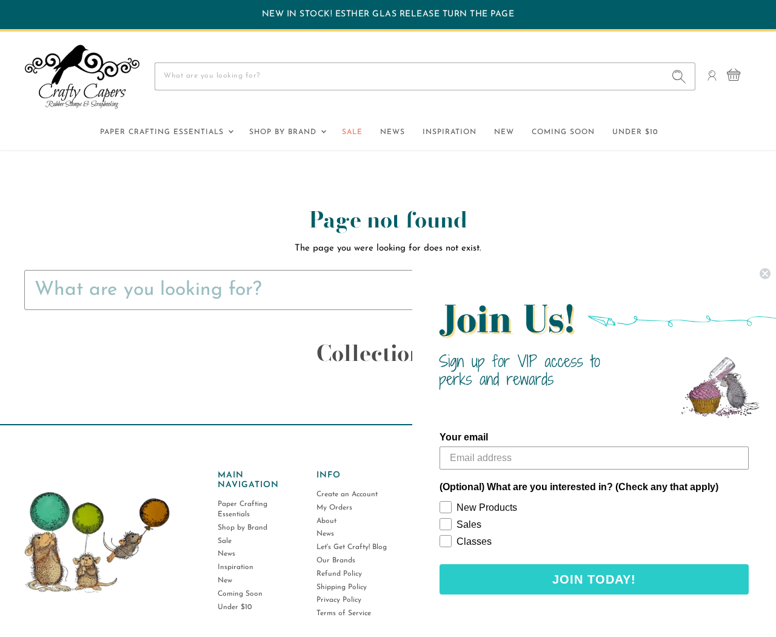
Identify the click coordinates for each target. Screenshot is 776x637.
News (392, 132)
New (504, 132)
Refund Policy (339, 574)
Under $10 (635, 132)
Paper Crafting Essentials (163, 132)
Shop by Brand (284, 132)
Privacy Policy (338, 600)
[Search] (679, 76)
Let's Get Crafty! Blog (351, 547)
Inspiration (450, 132)
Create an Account (347, 494)
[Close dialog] (765, 274)
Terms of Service (343, 613)
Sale (352, 132)
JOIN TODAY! (594, 579)
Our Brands (335, 560)
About (326, 521)
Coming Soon (563, 132)
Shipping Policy (341, 587)
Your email (464, 437)
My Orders (334, 507)
